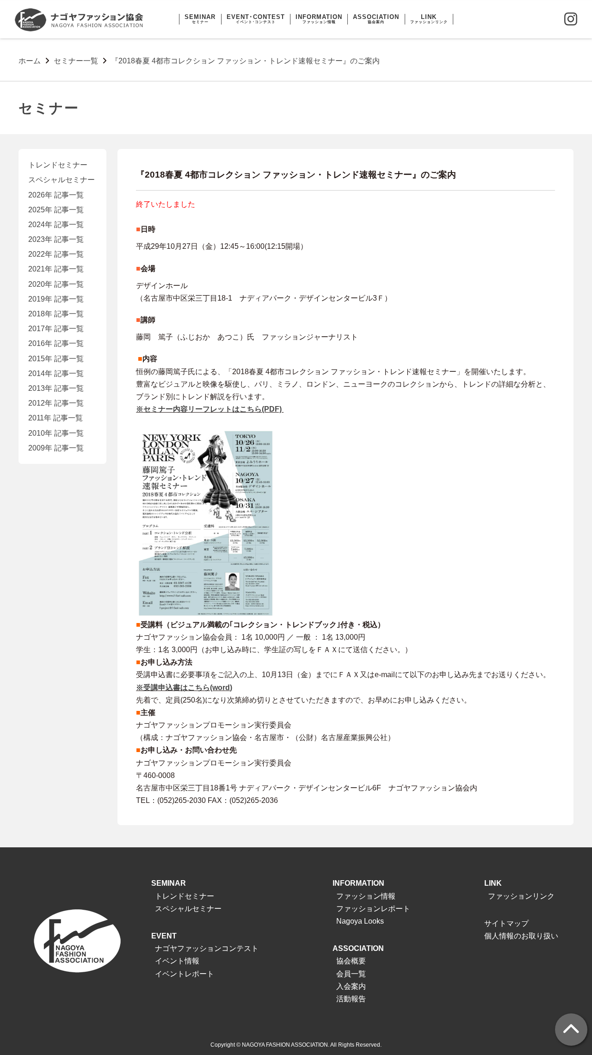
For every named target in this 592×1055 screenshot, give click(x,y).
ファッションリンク (521, 896)
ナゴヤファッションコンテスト (207, 948)
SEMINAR (168, 883)
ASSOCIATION (358, 948)
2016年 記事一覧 (56, 343)
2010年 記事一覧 (56, 433)
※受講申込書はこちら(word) (184, 687)
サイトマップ (506, 923)
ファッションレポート (373, 909)
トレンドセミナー (57, 165)
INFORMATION (358, 883)
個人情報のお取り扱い (521, 936)
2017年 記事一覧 (56, 329)
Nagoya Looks (360, 921)
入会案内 (351, 986)
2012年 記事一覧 (56, 403)
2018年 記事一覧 (56, 314)
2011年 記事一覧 (55, 418)
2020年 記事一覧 (56, 284)
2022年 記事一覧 (56, 254)
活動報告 (351, 999)
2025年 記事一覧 (56, 210)
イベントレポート (184, 974)
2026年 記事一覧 (56, 195)
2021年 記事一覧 (56, 269)
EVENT (164, 936)
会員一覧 (351, 974)
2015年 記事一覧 (56, 359)
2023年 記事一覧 (56, 239)
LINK (493, 883)
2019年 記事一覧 (56, 299)
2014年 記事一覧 (56, 373)
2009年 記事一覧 (56, 448)
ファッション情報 (365, 896)
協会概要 (351, 961)
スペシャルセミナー (61, 180)
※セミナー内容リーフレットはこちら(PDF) (210, 409)
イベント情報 (177, 961)
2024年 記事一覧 (56, 224)
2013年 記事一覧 (56, 388)
